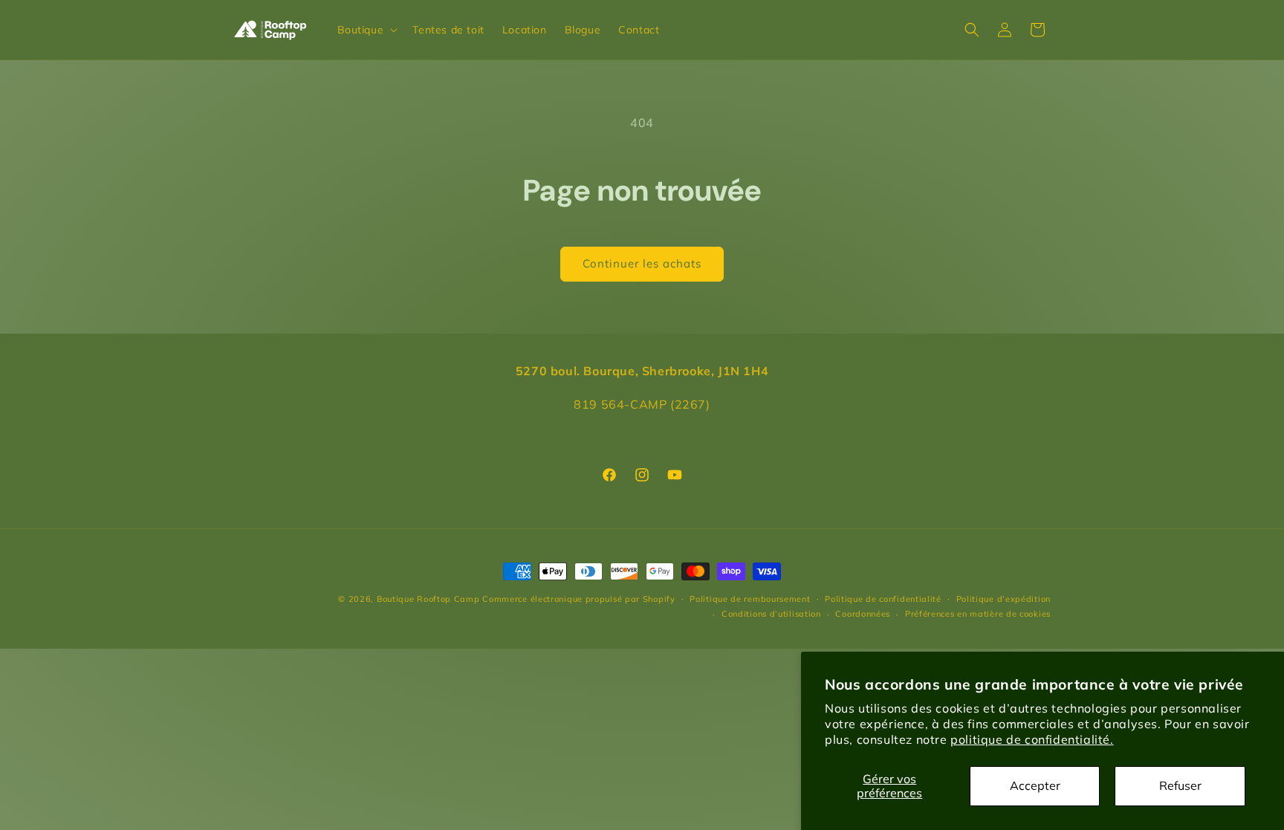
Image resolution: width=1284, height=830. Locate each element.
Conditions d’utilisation (771, 614)
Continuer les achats (642, 263)
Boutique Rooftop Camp (428, 599)
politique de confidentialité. (1031, 739)
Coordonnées (862, 614)
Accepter (1035, 785)
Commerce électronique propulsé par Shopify (578, 599)
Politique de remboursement (750, 599)
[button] (366, 29)
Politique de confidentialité (883, 599)
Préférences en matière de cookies (978, 614)
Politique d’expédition (1003, 599)
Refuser (1180, 785)
